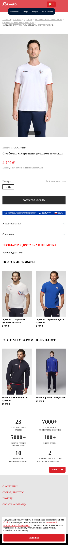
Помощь (7, 498)
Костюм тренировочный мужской (15, 399)
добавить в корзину (34, 200)
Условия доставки (12, 252)
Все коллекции (47, 11)
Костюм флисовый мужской (51, 397)
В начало (57, 470)
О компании (10, 486)
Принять (34, 537)
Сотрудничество (13, 492)
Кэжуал (35, 11)
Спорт (25, 11)
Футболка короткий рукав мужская (50, 321)
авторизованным (23, 168)
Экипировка (14, 11)
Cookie (6, 522)
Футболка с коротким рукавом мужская (13, 321)
